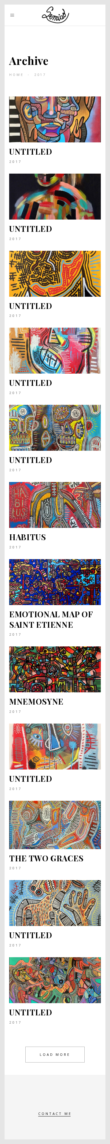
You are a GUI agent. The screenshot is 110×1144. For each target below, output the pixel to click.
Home (16, 75)
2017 (15, 162)
